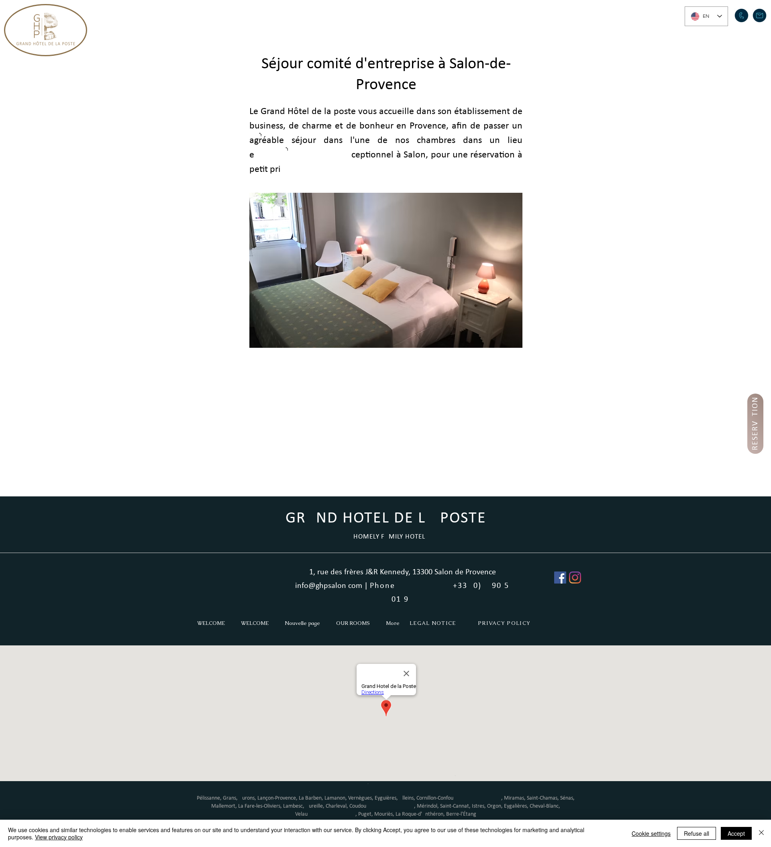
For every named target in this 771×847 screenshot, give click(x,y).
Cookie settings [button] (651, 833)
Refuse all (696, 833)
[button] (376, 14)
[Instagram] (575, 577)
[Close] (761, 833)
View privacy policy (59, 837)
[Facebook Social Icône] (560, 577)
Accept (736, 833)
